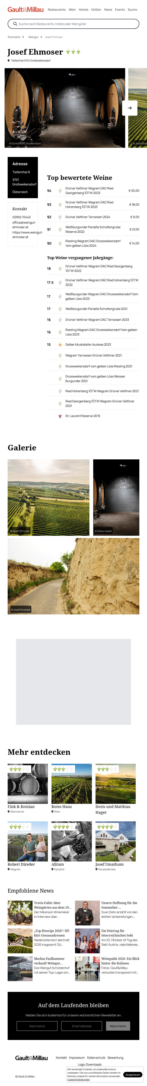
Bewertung (115, 1057)
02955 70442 (21, 217)
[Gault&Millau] (31, 1057)
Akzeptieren (133, 1074)
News (108, 9)
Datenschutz (96, 1057)
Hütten (96, 9)
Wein (72, 9)
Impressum (77, 1057)
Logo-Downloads (89, 1064)
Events (120, 9)
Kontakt (61, 1057)
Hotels (83, 9)
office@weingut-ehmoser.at (22, 224)
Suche (132, 9)
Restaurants (57, 9)
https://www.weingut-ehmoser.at (22, 234)
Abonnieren (118, 1026)
